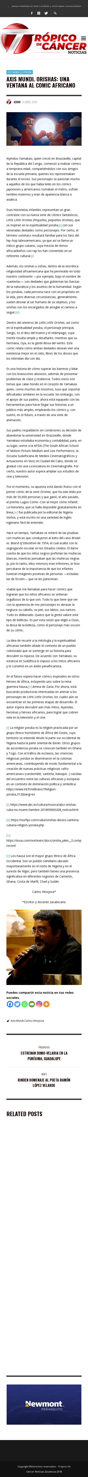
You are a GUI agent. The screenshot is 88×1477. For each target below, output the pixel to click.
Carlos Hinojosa (34, 1021)
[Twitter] (46, 13)
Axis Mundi (17, 1021)
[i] (60, 225)
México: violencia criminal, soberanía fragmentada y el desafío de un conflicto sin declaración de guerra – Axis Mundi (43, 1367)
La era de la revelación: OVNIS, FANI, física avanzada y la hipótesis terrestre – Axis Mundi (43, 1243)
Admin (17, 102)
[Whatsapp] (24, 1004)
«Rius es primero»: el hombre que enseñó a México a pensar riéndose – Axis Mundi (43, 1184)
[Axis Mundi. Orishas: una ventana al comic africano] (44, 129)
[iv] (16, 512)
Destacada (13, 72)
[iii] (17, 312)
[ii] (32, 256)
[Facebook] (32, 13)
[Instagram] (39, 13)
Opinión (27, 72)
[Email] (32, 1004)
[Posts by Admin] (9, 101)
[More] (46, 1004)
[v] (30, 687)
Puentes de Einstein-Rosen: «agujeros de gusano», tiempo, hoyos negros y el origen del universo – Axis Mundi (40, 1304)
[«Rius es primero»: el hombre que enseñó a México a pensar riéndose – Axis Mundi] (37, 1156)
